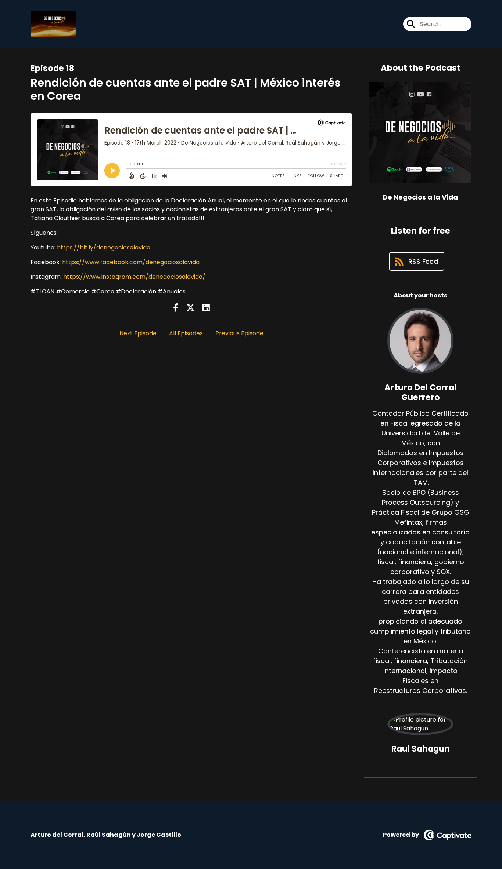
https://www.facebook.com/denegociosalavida (131, 262)
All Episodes (186, 333)
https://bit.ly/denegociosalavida (103, 247)
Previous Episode (239, 333)
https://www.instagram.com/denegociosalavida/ (134, 277)
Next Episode (138, 333)
